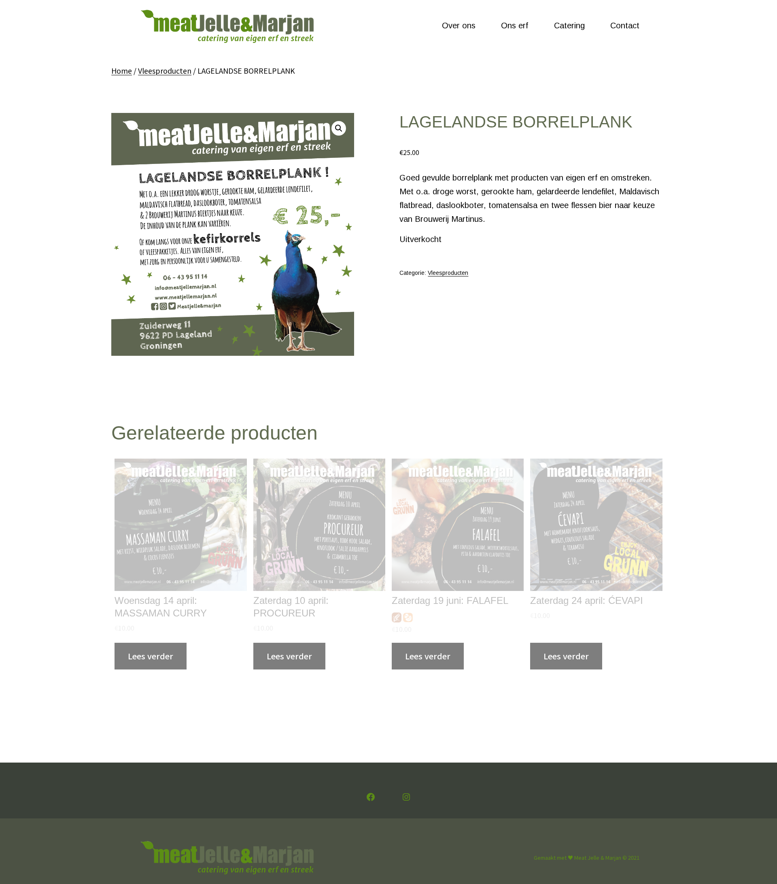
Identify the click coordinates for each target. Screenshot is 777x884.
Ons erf (514, 25)
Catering (569, 25)
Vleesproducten (164, 70)
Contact (624, 25)
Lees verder (150, 656)
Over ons (459, 25)
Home (121, 70)
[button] (338, 128)
